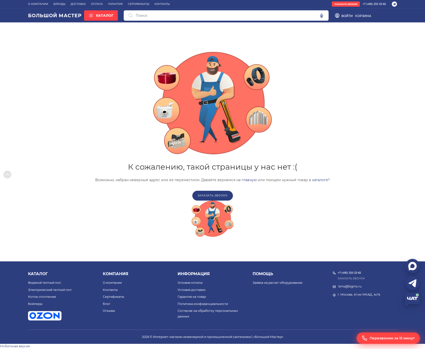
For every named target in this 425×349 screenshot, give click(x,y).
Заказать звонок (345, 4)
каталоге (320, 180)
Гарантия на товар (192, 297)
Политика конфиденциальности (203, 304)
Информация (194, 273)
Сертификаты (113, 297)
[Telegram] (394, 4)
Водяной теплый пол (44, 283)
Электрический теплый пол (50, 290)
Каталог (38, 273)
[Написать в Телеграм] (412, 283)
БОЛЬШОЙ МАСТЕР (54, 15)
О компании (112, 283)
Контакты (110, 290)
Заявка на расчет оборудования (277, 283)
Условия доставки (191, 290)
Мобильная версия (15, 346)
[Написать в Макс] (412, 266)
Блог (106, 304)
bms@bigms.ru (350, 286)
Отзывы (109, 311)
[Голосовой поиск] (321, 15)
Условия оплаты (190, 283)
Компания (115, 273)
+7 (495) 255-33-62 (374, 4)
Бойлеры (35, 304)
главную (249, 180)
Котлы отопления (42, 297)
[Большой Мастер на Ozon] (44, 315)
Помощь (263, 273)
